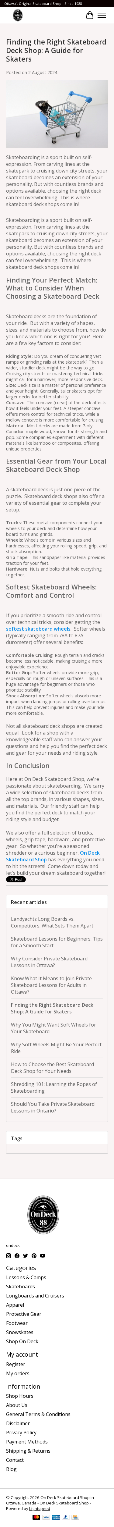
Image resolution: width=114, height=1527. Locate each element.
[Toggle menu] (102, 15)
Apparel (15, 1304)
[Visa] (46, 1518)
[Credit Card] (75, 1518)
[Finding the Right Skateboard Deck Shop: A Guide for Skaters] (57, 150)
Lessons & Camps (26, 1277)
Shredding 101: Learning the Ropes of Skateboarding (54, 1087)
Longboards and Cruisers (35, 1295)
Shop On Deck (22, 1341)
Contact (15, 1460)
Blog (11, 1469)
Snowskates (19, 1332)
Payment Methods (27, 1441)
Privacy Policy (21, 1432)
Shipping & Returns (28, 1450)
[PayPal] (66, 1518)
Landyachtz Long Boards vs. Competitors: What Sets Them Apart (52, 922)
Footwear (17, 1323)
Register (15, 1364)
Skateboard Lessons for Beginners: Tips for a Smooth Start (57, 942)
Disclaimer (18, 1423)
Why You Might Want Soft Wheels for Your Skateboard (53, 1028)
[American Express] (56, 1518)
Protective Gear (23, 1314)
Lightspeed (39, 1508)
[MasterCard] (36, 1518)
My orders (17, 1373)
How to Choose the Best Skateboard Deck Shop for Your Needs (52, 1067)
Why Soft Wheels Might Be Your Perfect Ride (56, 1048)
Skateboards (20, 1286)
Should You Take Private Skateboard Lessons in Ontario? (53, 1107)
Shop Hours (19, 1396)
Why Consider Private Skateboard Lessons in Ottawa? (49, 962)
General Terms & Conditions (38, 1414)
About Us (16, 1405)
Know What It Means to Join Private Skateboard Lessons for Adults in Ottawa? (51, 985)
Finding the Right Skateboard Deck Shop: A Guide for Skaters (56, 50)
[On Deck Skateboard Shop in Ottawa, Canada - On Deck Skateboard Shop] (17, 15)
